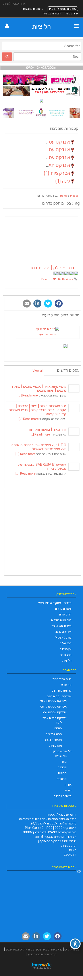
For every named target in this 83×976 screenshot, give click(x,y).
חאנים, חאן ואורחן (61, 626)
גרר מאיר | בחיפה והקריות (47, 429)
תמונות (62, 773)
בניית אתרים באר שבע (49, 949)
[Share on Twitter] (48, 304)
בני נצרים (61, 756)
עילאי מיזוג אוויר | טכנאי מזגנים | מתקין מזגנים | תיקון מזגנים (39, 388)
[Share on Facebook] (59, 304)
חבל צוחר (65, 655)
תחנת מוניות (68, 846)
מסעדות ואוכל (53, 740)
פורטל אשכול (63, 637)
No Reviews (66, 279)
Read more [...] (28, 395)
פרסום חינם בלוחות (32, 9)
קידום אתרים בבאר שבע (42, 954)
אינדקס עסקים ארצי (54, 712)
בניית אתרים (71, 949)
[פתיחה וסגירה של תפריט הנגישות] (75, 944)
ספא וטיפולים (54, 734)
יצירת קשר (71, 13)
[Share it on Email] (27, 304)
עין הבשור (65, 649)
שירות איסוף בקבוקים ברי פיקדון (57, 841)
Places (74, 195)
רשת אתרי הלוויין (61, 679)
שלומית (62, 767)
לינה (59, 722)
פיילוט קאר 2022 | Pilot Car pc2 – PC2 (50, 828)
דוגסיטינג (70, 854)
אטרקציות (55, 745)
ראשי (68, 790)
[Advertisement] (41, 532)
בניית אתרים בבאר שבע (20, 949)
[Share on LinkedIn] (37, 304)
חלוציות (41, 26)
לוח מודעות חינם (61, 690)
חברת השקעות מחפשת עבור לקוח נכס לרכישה (47, 819)
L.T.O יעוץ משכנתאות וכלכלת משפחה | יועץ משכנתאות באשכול (38, 447)
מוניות (72, 850)
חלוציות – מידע (62, 751)
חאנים (58, 728)
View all (38, 371)
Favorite (47, 279)
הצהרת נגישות (52, 13)
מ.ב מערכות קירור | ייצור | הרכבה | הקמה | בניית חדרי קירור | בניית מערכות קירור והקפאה (37, 410)
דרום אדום (65, 614)
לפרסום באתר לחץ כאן (62, 9)
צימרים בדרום (63, 609)
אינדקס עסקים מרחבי (53, 706)
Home (64, 195)
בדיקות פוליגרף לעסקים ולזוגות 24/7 (53, 823)
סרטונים (62, 779)
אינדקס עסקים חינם (59, 696)
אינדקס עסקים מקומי (53, 701)
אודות (68, 785)
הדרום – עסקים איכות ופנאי (54, 603)
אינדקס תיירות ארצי (54, 718)
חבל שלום (65, 643)
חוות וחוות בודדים (61, 620)
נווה (64, 761)
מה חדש (66, 685)
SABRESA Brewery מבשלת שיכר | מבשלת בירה (40, 466)
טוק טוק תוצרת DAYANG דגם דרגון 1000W (49, 832)
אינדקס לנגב (63, 632)
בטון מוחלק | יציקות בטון (51, 267)
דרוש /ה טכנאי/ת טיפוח (61, 814)
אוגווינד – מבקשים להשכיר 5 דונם (55, 837)
